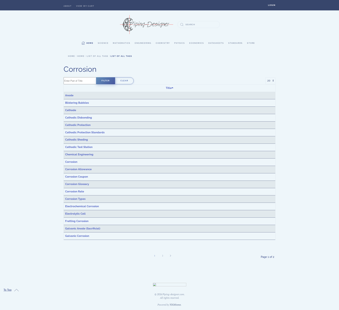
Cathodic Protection (78, 125)
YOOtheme (175, 304)
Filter (106, 81)
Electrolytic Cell (75, 213)
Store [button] (251, 43)
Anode (69, 95)
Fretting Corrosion (76, 221)
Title (169, 88)
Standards (235, 43)
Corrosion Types (75, 198)
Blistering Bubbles (77, 102)
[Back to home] (146, 24)
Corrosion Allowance (78, 169)
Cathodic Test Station (79, 147)
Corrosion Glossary (77, 184)
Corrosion (71, 161)
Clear (124, 81)
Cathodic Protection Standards (85, 132)
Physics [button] (179, 43)
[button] (271, 5)
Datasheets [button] (216, 43)
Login (271, 5)
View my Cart (85, 6)
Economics (196, 43)
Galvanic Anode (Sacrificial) (82, 228)
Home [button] (89, 43)
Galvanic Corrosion (77, 236)
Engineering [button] (143, 43)
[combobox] (198, 24)
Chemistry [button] (163, 43)
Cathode (70, 110)
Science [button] (103, 43)
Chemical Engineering (79, 154)
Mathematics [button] (121, 43)
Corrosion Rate (74, 191)
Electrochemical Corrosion (82, 206)
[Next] (170, 255)
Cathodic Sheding (76, 139)
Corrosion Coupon (76, 176)
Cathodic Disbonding (78, 117)
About (68, 6)
